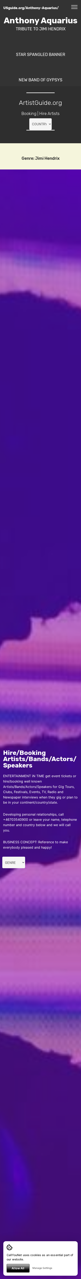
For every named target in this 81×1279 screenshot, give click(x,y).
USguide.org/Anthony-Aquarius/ (31, 8)
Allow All (18, 1268)
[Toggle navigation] (74, 7)
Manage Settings (42, 1268)
